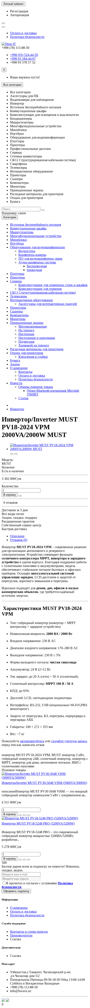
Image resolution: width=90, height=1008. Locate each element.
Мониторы (18, 319)
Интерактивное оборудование (31, 300)
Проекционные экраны (26, 322)
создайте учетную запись (69, 741)
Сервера (16, 281)
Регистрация (19, 11)
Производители (21, 935)
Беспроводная (37, 266)
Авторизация (19, 15)
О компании (19, 368)
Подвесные (26, 341)
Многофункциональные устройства (35, 236)
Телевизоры (18, 296)
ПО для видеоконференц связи (40, 258)
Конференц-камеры (32, 255)
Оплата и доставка (23, 33)
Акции (15, 364)
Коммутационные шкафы (28, 228)
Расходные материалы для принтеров (36, 349)
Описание (17, 536)
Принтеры (17, 277)
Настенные (26, 334)
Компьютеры (19, 315)
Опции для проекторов (26, 353)
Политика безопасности (27, 37)
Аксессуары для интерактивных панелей (47, 304)
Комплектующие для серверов (40, 289)
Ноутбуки (17, 243)
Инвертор (17, 409)
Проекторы (18, 307)
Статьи (23, 398)
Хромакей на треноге (33, 345)
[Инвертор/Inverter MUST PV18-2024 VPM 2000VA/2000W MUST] (49, 449)
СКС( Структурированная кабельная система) (43, 292)
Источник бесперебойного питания (35, 224)
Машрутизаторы (21, 232)
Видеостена (26, 251)
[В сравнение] (16, 453)
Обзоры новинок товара (35, 387)
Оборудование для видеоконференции (37, 247)
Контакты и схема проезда (29, 931)
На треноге (26, 330)
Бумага (15, 360)
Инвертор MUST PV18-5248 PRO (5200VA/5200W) (38, 823)
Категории (9, 217)
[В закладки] (11, 453)
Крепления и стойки (33, 356)
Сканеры (16, 311)
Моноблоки (18, 239)
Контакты (25, 372)
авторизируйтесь (32, 741)
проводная (34, 270)
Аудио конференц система (37, 262)
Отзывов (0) (18, 540)
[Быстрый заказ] (20, 495)
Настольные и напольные (36, 338)
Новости (16, 383)
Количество (10, 486)
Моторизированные (32, 326)
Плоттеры (17, 273)
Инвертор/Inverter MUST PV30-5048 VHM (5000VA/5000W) (44, 783)
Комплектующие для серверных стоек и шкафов (52, 285)
